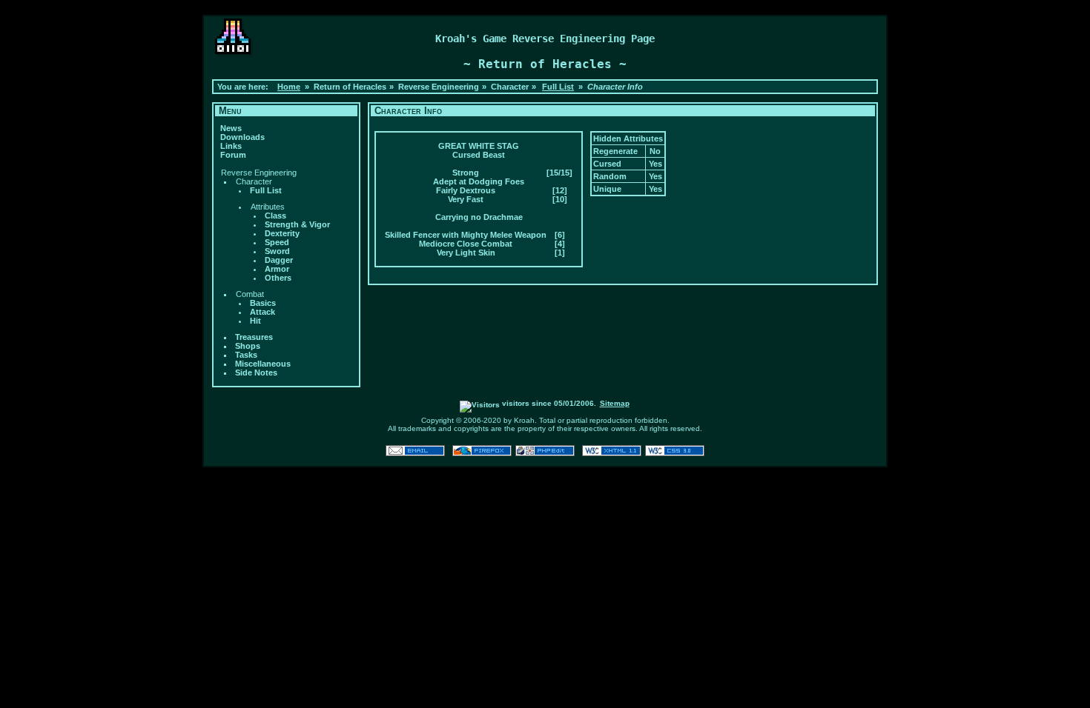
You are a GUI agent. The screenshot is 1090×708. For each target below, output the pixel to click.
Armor (277, 268)
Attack (262, 311)
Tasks (246, 354)
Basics (263, 302)
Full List (558, 86)
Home (288, 86)
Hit (255, 320)
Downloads (242, 137)
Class (275, 215)
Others (278, 277)
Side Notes (256, 372)
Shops (247, 345)
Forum (233, 154)
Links (231, 145)
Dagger (279, 260)
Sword (277, 251)
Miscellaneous (263, 363)
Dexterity (282, 233)
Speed (277, 242)
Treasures (254, 337)
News (231, 128)
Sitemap (615, 403)
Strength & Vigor (297, 224)
